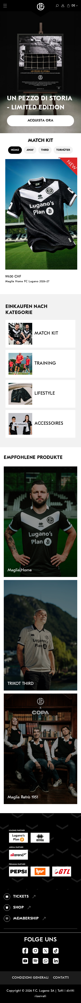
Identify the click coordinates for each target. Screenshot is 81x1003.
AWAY (30, 150)
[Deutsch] (74, 6)
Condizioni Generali (30, 977)
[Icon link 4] (56, 951)
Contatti (61, 977)
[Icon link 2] (35, 951)
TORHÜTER (63, 150)
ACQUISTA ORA (40, 120)
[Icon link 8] (56, 961)
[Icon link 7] (45, 961)
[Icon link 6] (35, 961)
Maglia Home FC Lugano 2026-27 (27, 281)
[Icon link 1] (25, 951)
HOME (15, 150)
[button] (5, 6)
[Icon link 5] (25, 961)
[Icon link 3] (45, 951)
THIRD (45, 150)
